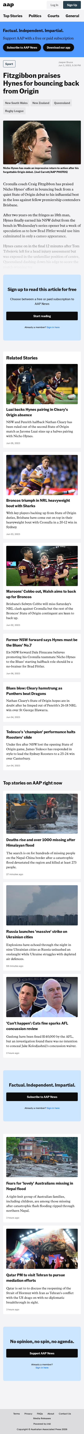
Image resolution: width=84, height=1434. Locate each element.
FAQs (40, 1413)
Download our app (58, 47)
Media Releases (42, 1418)
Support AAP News (42, 1353)
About (50, 1413)
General (72, 15)
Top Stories (12, 15)
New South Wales (16, 103)
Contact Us (65, 1413)
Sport (9, 64)
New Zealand (40, 103)
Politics (35, 15)
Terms (16, 1413)
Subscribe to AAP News (22, 47)
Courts (53, 15)
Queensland (62, 103)
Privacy (28, 1413)
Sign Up (72, 5)
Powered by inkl (42, 1423)
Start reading (42, 316)
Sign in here (53, 327)
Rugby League (14, 111)
